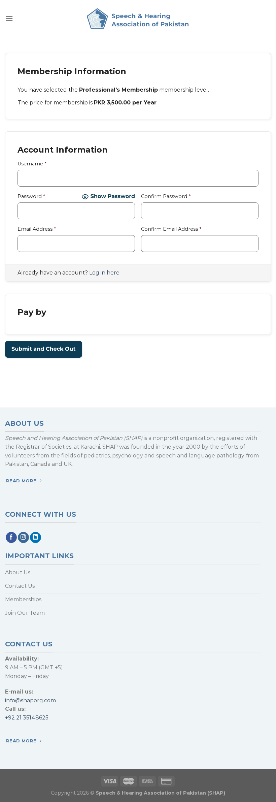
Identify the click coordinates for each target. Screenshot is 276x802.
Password (31, 196)
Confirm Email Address (171, 229)
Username (32, 164)
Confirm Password (166, 196)
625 (43, 717)
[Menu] (9, 18)
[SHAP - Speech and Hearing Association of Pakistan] (138, 18)
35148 (30, 717)
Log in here (104, 272)
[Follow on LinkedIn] (35, 537)
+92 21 (13, 717)
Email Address (37, 229)
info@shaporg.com (30, 700)
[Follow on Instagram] (23, 537)
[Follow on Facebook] (11, 537)
